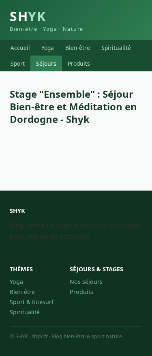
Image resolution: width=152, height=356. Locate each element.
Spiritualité (116, 47)
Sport (18, 63)
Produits (79, 63)
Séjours (46, 63)
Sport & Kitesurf (32, 302)
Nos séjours (86, 281)
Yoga (47, 47)
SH (46, 19)
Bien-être (77, 47)
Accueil (20, 47)
